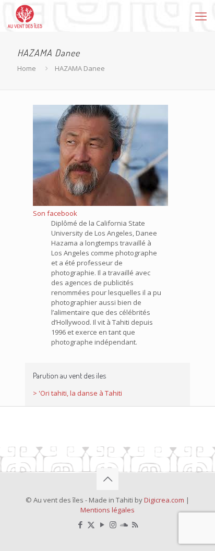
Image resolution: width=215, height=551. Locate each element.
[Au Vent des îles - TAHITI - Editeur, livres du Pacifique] (25, 16)
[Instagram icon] (113, 524)
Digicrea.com (164, 500)
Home (26, 68)
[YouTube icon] (102, 524)
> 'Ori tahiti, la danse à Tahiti (77, 393)
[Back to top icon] (107, 479)
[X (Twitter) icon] (91, 524)
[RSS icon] (135, 524)
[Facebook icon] (80, 524)
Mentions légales (107, 510)
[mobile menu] (201, 16)
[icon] (124, 524)
